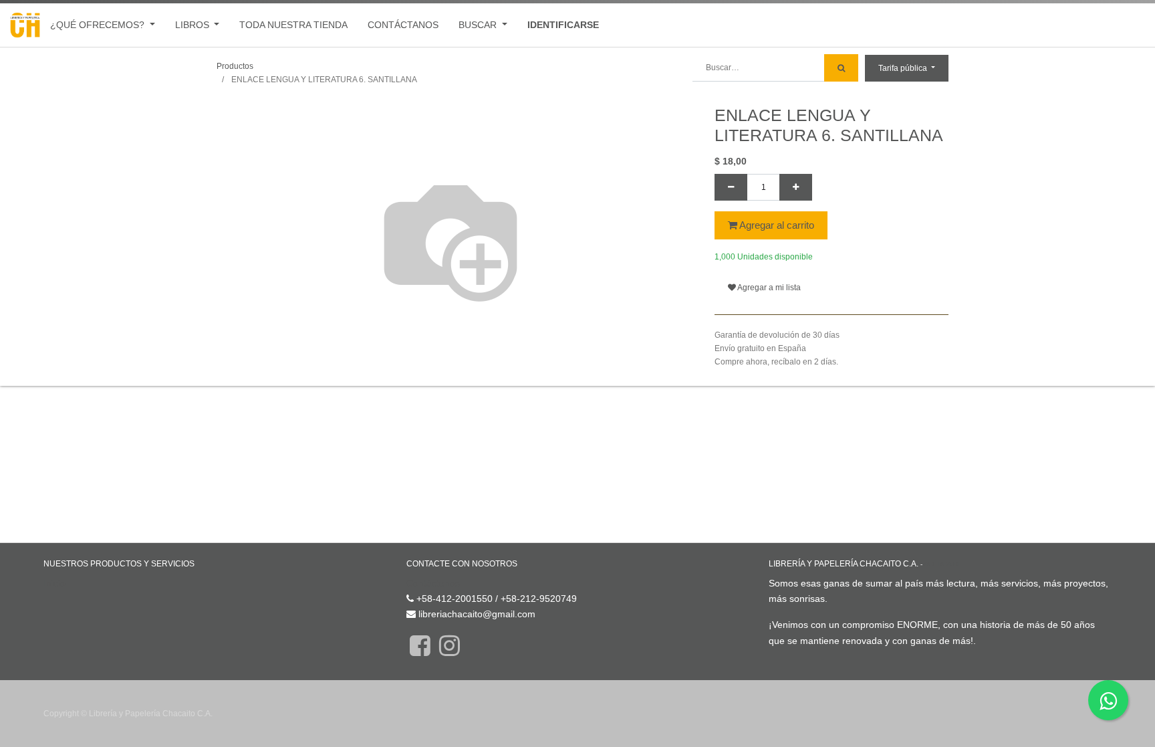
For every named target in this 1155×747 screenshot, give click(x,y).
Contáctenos (433, 583)
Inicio (54, 583)
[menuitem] (293, 25)
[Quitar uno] (731, 187)
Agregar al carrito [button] (775, 225)
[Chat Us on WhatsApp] (1108, 700)
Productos (235, 66)
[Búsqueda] (841, 68)
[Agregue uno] (795, 187)
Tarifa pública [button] (903, 68)
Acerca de (943, 564)
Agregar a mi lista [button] (768, 287)
